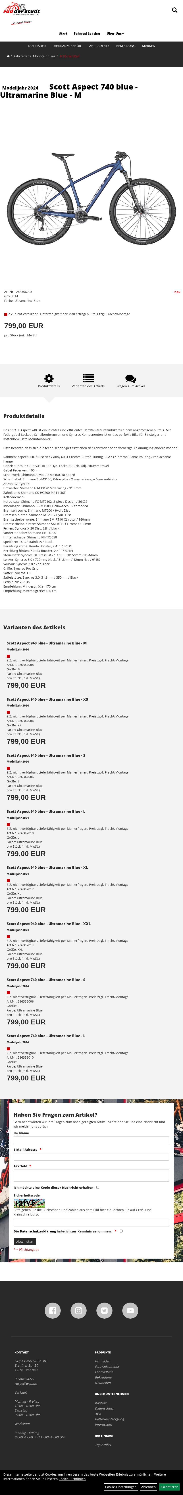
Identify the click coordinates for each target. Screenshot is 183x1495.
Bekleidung (125, 46)
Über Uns (114, 33)
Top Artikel (103, 1445)
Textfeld (20, 1166)
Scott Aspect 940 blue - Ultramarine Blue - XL (47, 867)
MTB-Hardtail (69, 56)
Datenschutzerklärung (38, 1231)
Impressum (103, 1424)
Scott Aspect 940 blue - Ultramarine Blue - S (46, 755)
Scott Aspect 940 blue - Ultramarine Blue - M (47, 643)
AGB (98, 1414)
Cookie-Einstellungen (121, 1487)
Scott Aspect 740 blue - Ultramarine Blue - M (69, 90)
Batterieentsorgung (109, 1419)
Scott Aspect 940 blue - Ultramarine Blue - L (46, 811)
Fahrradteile (99, 46)
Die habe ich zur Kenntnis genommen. (63, 1231)
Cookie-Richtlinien (72, 1479)
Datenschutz (104, 1408)
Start (63, 33)
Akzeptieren (169, 1487)
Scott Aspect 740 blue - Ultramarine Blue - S (46, 979)
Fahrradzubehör (66, 46)
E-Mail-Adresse (25, 1149)
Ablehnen (148, 1487)
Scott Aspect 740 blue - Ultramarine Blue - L (46, 1035)
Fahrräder (37, 46)
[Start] (8, 56)
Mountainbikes (44, 56)
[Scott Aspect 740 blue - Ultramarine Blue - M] (91, 198)
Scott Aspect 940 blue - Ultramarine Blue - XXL (49, 923)
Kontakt (100, 1403)
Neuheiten (103, 1382)
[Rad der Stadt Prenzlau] (21, 13)
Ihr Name (21, 1133)
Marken (148, 46)
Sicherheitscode (27, 1195)
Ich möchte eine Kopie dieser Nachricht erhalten (53, 1187)
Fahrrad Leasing (87, 33)
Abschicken (24, 1241)
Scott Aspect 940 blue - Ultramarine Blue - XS (47, 699)
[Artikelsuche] (174, 10)
